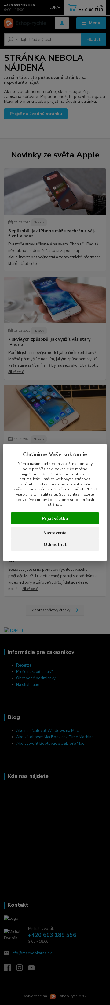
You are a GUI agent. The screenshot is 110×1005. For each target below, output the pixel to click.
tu (55, 544)
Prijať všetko (55, 518)
